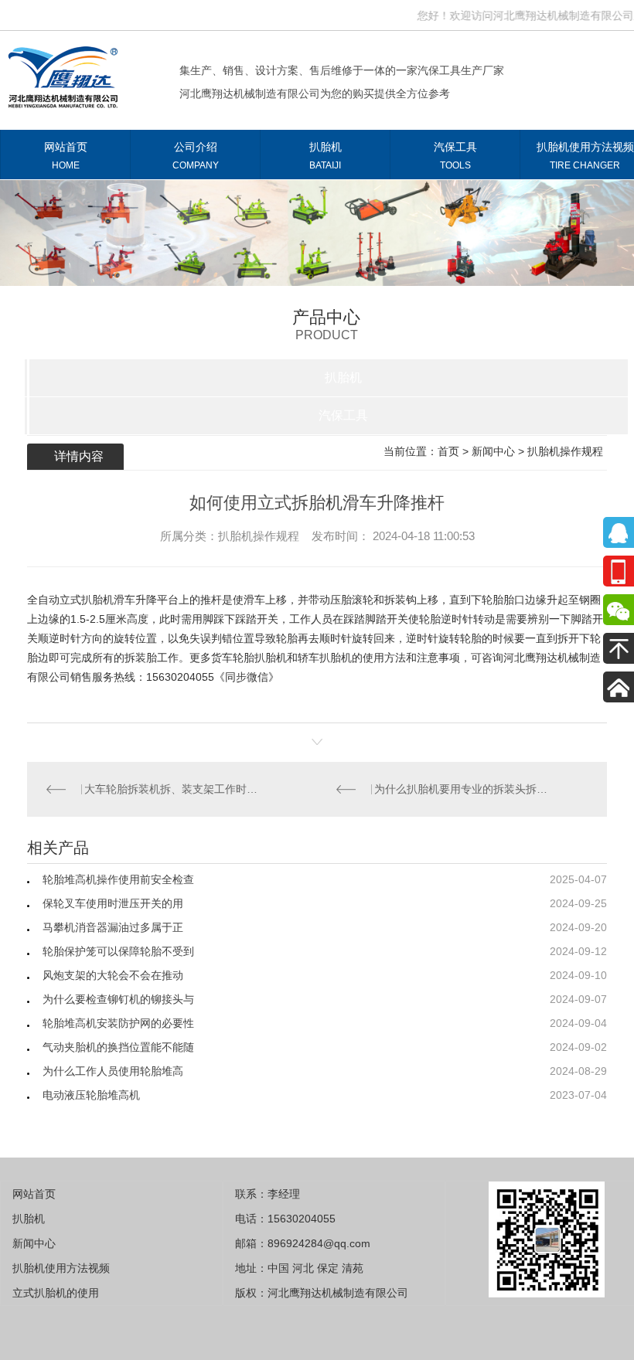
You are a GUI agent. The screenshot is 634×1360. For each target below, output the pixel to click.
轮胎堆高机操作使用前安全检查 (118, 879)
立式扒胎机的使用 (55, 1293)
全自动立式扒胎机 (70, 599)
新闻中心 (493, 451)
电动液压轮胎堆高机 (91, 1095)
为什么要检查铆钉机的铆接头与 (118, 999)
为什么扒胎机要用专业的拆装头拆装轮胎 (462, 789)
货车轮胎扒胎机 (249, 657)
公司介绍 (195, 156)
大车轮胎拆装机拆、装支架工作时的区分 (172, 789)
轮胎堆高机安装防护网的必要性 (118, 1023)
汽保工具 (455, 156)
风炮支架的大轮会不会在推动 (113, 975)
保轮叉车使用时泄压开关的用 (113, 903)
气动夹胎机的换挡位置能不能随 (118, 1047)
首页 (448, 451)
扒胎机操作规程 (565, 451)
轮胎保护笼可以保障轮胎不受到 (118, 951)
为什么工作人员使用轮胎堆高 (113, 1071)
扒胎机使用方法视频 (61, 1268)
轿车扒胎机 (325, 657)
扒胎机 (325, 156)
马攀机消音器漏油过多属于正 (113, 927)
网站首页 (65, 156)
